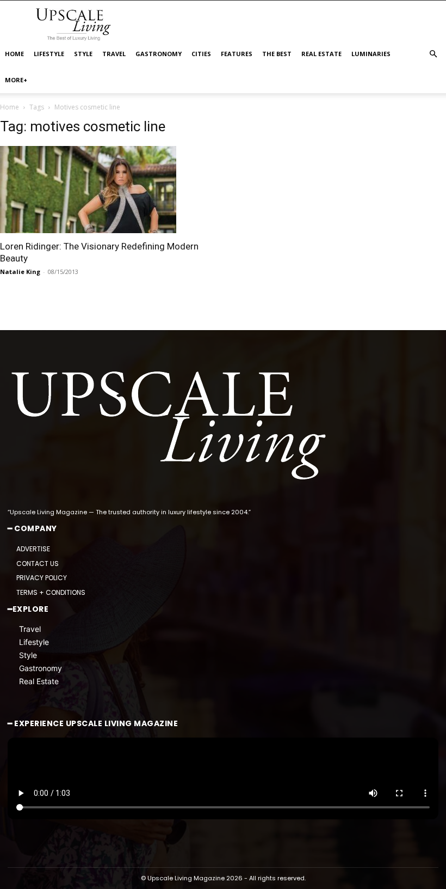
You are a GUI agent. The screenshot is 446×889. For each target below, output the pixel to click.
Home (9, 107)
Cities (201, 54)
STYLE (83, 54)
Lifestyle (34, 642)
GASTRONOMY (158, 54)
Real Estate (39, 681)
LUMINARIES (371, 54)
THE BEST (277, 54)
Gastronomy (40, 668)
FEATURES (236, 54)
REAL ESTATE (321, 54)
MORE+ (16, 80)
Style (28, 655)
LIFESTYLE (49, 54)
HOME (14, 54)
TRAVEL (114, 54)
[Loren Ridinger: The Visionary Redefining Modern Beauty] (107, 189)
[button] (433, 54)
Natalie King (20, 271)
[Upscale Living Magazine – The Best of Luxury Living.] (171, 426)
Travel (30, 629)
